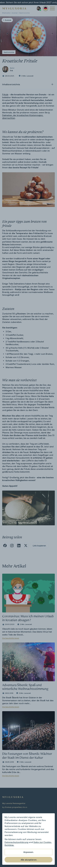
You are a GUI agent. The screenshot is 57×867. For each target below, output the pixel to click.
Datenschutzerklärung (16, 842)
